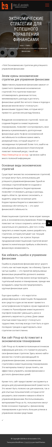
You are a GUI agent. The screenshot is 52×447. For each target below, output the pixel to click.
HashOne (28, 442)
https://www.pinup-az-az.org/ (15, 154)
